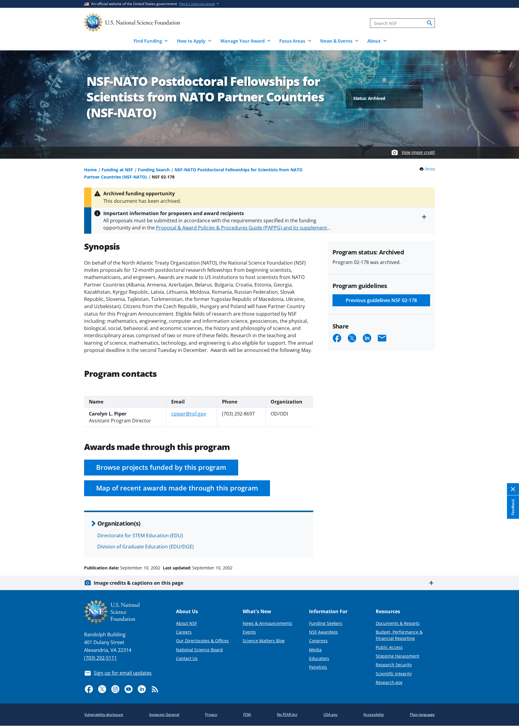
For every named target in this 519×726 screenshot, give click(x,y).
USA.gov (330, 714)
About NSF (186, 623)
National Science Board (199, 649)
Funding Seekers (325, 623)
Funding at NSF (117, 169)
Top (506, 545)
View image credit (418, 152)
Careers (184, 632)
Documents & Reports (398, 623)
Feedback (512, 507)
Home (90, 169)
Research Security (394, 665)
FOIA (247, 714)
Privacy (211, 714)
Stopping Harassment (397, 656)
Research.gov (389, 682)
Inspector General (164, 714)
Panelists (318, 667)
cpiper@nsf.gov (188, 413)
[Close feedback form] (513, 489)
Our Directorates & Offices (202, 641)
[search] (429, 23)
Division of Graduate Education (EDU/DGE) (145, 546)
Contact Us (187, 658)
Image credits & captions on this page (138, 583)
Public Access (389, 647)
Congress (318, 641)
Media (315, 649)
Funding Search (154, 169)
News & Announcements (267, 623)
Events (249, 632)
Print (430, 169)
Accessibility (373, 714)
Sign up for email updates (123, 673)
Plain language (422, 714)
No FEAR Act (287, 714)
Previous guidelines (381, 300)
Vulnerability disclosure (103, 714)
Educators (319, 658)
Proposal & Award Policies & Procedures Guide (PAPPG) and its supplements (242, 227)
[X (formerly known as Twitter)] (102, 689)
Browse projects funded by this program (161, 467)
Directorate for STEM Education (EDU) (140, 535)
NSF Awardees (323, 632)
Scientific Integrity (394, 673)
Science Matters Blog (264, 641)
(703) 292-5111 (100, 658)
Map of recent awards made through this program (177, 488)
